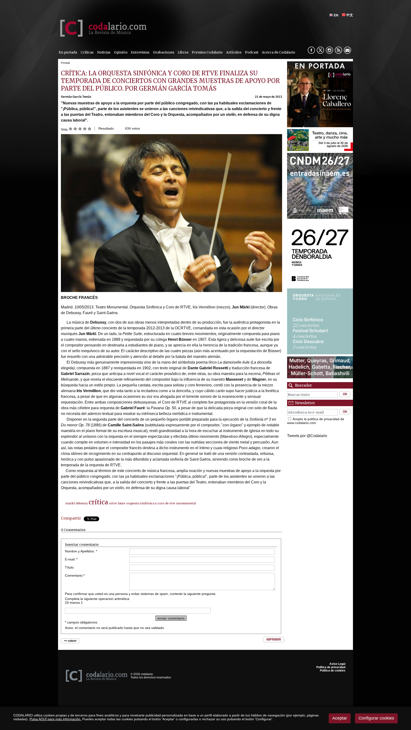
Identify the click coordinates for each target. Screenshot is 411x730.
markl (70, 503)
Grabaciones (163, 52)
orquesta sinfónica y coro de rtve (150, 503)
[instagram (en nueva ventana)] (329, 50)
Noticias (103, 52)
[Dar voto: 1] (70, 129)
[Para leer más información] (320, 94)
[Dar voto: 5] (89, 129)
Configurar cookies (376, 718)
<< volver (70, 640)
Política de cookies (332, 670)
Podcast (251, 52)
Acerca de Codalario (278, 52)
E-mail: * (71, 559)
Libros (183, 52)
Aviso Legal (337, 664)
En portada (68, 52)
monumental (186, 503)
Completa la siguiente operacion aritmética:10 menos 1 (97, 600)
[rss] (338, 50)
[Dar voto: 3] (80, 129)
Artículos (233, 52)
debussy (82, 503)
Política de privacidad (330, 667)
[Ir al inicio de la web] (102, 35)
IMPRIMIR (273, 639)
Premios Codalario (207, 52)
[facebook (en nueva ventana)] (311, 50)
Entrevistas (140, 52)
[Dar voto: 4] (85, 129)
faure (121, 503)
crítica (98, 502)
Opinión (120, 52)
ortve (113, 503)
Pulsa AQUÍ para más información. (55, 719)
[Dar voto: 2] (75, 129)
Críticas (87, 52)
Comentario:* (75, 575)
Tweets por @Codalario (307, 436)
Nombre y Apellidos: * (81, 551)
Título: (69, 567)
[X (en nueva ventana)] (320, 50)
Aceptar (339, 718)
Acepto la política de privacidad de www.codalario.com (315, 421)
